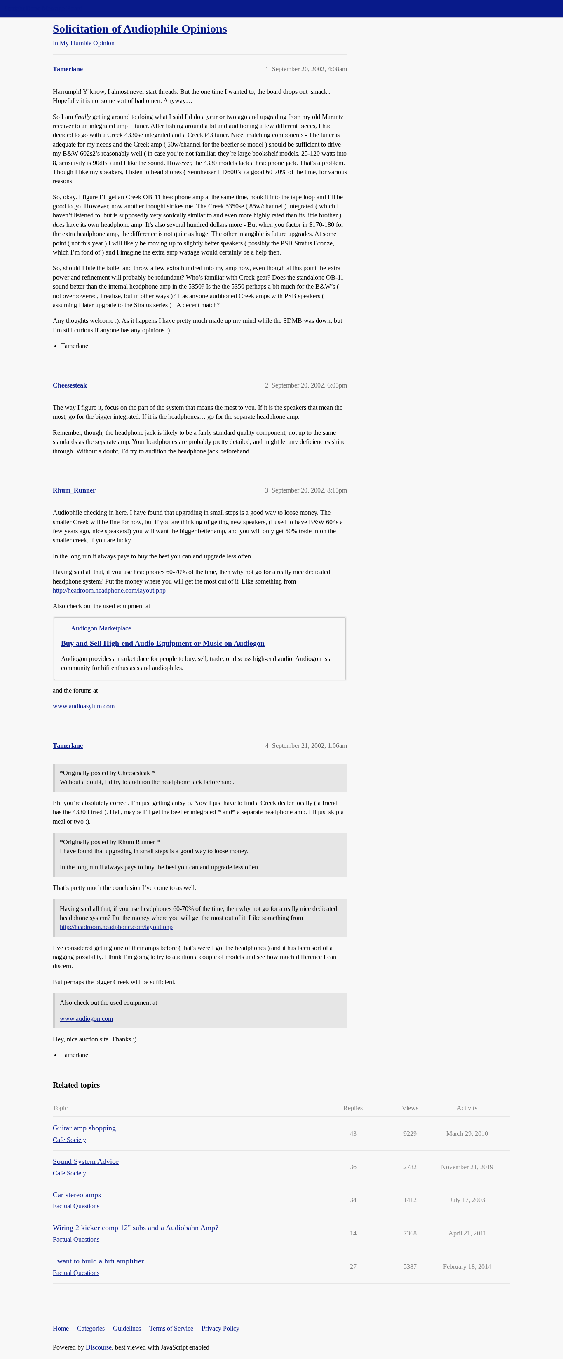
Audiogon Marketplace (101, 628)
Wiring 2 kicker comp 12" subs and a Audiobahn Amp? (135, 1228)
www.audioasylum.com (84, 706)
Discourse (99, 1347)
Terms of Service (171, 1328)
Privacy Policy (220, 1328)
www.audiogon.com (86, 1018)
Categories (91, 1328)
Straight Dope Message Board (43, 8)
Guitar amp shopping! (85, 1128)
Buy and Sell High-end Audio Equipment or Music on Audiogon (163, 643)
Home (61, 1328)
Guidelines (127, 1328)
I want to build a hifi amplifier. (99, 1261)
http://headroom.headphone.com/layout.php (109, 590)
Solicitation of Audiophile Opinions (140, 28)
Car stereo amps (77, 1195)
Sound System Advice (86, 1161)
